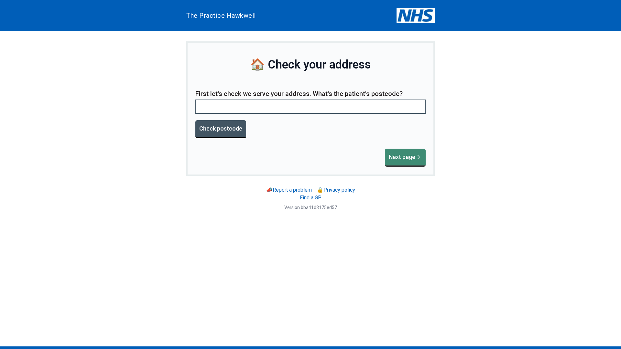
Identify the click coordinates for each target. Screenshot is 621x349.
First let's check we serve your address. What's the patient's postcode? (299, 94)
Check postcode (220, 128)
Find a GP (310, 198)
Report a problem (289, 190)
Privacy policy (336, 190)
